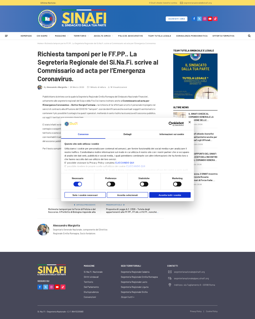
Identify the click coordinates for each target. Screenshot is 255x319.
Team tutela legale (159, 35)
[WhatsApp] (27, 134)
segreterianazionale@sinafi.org (198, 2)
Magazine (60, 35)
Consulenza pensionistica (192, 35)
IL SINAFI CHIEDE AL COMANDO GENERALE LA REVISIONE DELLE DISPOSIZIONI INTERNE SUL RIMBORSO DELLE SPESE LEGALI (202, 117)
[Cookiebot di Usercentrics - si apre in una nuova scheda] (171, 124)
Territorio (80, 35)
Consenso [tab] (83, 134)
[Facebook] (27, 104)
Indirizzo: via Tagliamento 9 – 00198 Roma (194, 284)
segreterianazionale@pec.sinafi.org (191, 278)
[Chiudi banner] (190, 124)
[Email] (27, 127)
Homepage (26, 35)
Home (40, 43)
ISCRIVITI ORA (176, 19)
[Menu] (6, 35)
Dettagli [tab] (128, 134)
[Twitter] (27, 112)
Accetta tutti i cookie (170, 195)
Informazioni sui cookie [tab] (172, 134)
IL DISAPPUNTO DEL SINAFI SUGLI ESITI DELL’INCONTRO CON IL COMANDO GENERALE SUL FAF (203, 157)
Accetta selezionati (127, 195)
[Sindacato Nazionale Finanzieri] (47, 19)
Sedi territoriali (131, 265)
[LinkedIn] (27, 119)
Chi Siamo (42, 35)
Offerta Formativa (223, 35)
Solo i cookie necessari (85, 195)
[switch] (111, 184)
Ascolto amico (102, 35)
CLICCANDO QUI (124, 162)
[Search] (249, 36)
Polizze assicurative (130, 35)
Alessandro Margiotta (57, 87)
